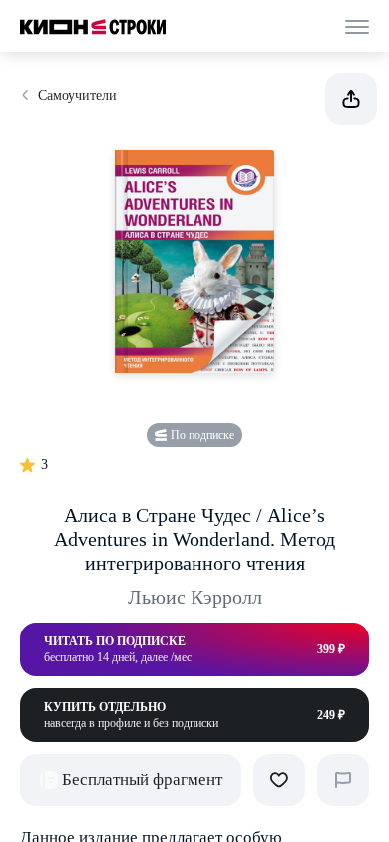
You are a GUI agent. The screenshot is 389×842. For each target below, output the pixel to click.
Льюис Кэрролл (195, 597)
